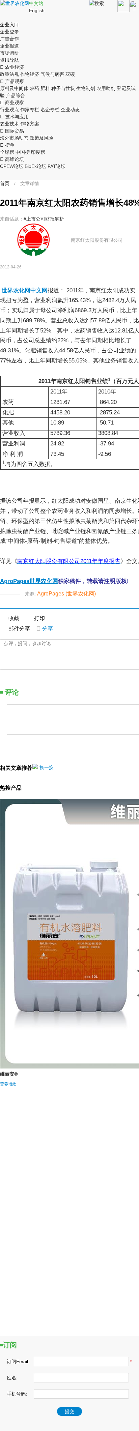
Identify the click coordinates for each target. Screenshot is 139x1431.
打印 (39, 618)
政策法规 (9, 74)
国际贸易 (12, 131)
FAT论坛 (56, 166)
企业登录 (9, 31)
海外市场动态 (14, 138)
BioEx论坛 (35, 166)
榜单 (7, 145)
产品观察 (12, 81)
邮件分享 (19, 629)
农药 (34, 88)
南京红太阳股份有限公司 (97, 240)
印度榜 (38, 152)
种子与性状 (63, 88)
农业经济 (12, 67)
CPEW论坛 (11, 166)
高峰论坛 (12, 159)
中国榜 (23, 152)
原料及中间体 (14, 88)
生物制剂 (85, 88)
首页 (4, 183)
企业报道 (9, 46)
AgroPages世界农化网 (29, 581)
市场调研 (9, 53)
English (37, 10)
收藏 (13, 618)
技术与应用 (14, 116)
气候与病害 (52, 74)
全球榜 (7, 152)
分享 (44, 629)
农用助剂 (105, 88)
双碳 (70, 74)
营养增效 (8, 1084)
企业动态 (70, 109)
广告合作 (9, 38)
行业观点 (9, 109)
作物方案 (29, 123)
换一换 (46, 767)
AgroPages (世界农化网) (66, 593)
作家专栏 (29, 109)
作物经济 (29, 74)
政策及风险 (41, 138)
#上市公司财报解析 (44, 219)
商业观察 (12, 102)
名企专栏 (49, 109)
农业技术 (9, 123)
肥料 (45, 88)
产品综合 (15, 95)
